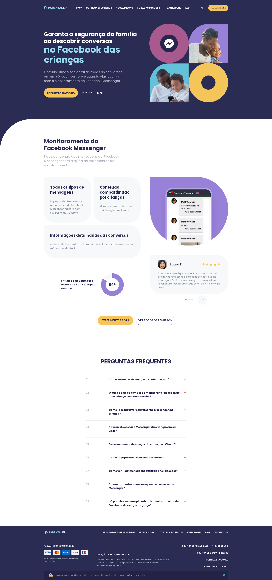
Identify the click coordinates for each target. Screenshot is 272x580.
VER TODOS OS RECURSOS (155, 320)
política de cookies (136, 575)
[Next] (175, 300)
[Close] (224, 575)
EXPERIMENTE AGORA (61, 93)
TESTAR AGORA (218, 7)
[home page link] (55, 8)
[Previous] (202, 300)
